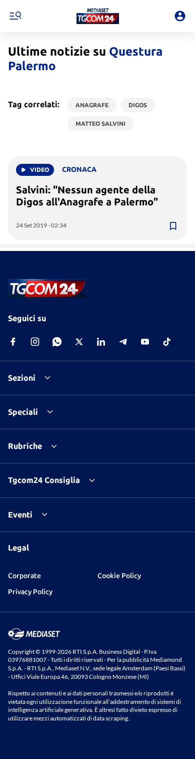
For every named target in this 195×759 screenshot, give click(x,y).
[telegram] (123, 342)
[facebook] (13, 342)
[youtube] (145, 342)
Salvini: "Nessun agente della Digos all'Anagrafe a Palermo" (87, 195)
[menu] (15, 16)
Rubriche (25, 445)
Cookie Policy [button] (119, 576)
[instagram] (35, 342)
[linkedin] (101, 342)
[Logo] (97, 16)
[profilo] (180, 16)
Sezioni (22, 377)
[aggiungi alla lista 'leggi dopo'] (173, 226)
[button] (97, 16)
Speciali (23, 411)
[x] (79, 342)
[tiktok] (167, 342)
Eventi (20, 514)
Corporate (24, 576)
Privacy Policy (30, 592)
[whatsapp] (57, 342)
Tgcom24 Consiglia (44, 479)
